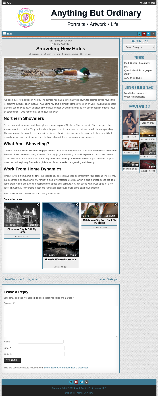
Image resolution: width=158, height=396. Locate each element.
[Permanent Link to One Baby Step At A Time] (148, 115)
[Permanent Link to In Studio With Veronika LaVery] (131, 122)
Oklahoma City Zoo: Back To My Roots (99, 221)
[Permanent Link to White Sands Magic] (131, 161)
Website (8, 354)
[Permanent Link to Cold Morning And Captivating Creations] (148, 148)
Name (7, 341)
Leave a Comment (71, 54)
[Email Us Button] (139, 34)
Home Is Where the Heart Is (61, 259)
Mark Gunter (37, 54)
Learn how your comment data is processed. (66, 367)
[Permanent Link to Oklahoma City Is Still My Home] (22, 215)
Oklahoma (65, 44)
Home (51, 41)
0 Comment (34, 225)
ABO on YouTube (133, 77)
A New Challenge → (109, 279)
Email (7, 348)
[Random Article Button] (144, 34)
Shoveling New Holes (60, 48)
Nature (57, 44)
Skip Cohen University (135, 93)
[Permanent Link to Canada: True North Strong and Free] (148, 131)
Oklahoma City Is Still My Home (22, 230)
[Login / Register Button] (148, 34)
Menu (8, 2)
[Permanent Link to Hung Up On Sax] (148, 164)
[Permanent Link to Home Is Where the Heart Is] (61, 230)
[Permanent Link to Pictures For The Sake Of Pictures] (131, 145)
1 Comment (73, 255)
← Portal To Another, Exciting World (19, 279)
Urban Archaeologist (134, 96)
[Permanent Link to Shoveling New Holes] (61, 77)
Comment (9, 303)
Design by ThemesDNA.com (79, 393)
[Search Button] (153, 34)
